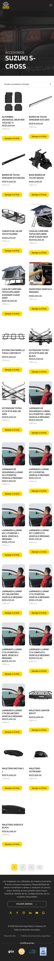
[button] (50, 5)
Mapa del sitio (9, 936)
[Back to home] (6, 5)
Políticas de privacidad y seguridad (35, 936)
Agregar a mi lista (12, 138)
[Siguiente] (39, 867)
